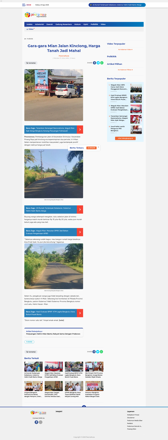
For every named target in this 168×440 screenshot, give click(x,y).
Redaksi (130, 423)
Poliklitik (94, 24)
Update (92, 148)
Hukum (77, 24)
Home (28, 5)
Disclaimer (131, 418)
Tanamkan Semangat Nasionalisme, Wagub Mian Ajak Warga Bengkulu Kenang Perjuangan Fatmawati (120, 118)
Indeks (29, 24)
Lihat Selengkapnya (125, 138)
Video (103, 24)
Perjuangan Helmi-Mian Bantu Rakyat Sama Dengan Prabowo (53, 334)
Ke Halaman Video (124, 49)
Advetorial (39, 24)
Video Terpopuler (116, 44)
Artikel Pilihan (114, 64)
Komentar (32, 63)
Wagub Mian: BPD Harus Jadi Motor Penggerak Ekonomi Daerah (118, 87)
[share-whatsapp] (101, 62)
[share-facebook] (94, 62)
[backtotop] (84, 407)
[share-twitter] (98, 62)
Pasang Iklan (131, 429)
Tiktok (41, 425)
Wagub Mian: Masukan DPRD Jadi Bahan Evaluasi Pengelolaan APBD (116, 5)
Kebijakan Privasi (133, 415)
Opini (85, 24)
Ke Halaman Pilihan (125, 70)
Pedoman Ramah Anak (135, 426)
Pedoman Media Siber (134, 420)
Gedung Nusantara (64, 24)
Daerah (50, 24)
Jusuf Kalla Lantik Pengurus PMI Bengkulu (118, 128)
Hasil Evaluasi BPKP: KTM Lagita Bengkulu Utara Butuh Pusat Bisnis (119, 97)
